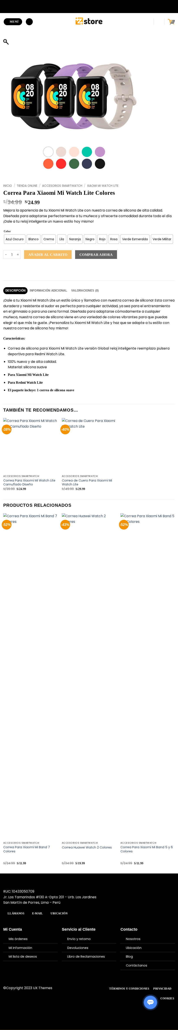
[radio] (14, 239)
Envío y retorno (79, 939)
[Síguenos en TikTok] (81, 988)
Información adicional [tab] (48, 290)
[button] (13, 21)
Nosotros (133, 939)
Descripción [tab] (15, 290)
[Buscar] (29, 21)
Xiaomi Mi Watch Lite (103, 186)
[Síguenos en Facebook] (71, 988)
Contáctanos (136, 965)
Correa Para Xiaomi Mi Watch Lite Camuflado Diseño (29, 482)
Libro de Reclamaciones (86, 956)
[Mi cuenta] (159, 22)
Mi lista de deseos (23, 956)
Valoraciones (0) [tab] (85, 290)
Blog (129, 956)
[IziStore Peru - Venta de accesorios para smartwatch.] (89, 21)
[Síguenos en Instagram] (76, 988)
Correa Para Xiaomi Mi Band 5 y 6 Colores (146, 849)
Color (7, 231)
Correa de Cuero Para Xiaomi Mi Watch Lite (87, 482)
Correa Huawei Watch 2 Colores (87, 847)
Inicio (7, 186)
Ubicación (134, 948)
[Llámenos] (92, 988)
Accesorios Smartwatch (62, 186)
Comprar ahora (96, 255)
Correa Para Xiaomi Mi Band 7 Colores (26, 849)
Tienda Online (27, 186)
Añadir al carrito (48, 255)
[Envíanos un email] (87, 988)
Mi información (20, 948)
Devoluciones (77, 948)
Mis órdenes (18, 939)
